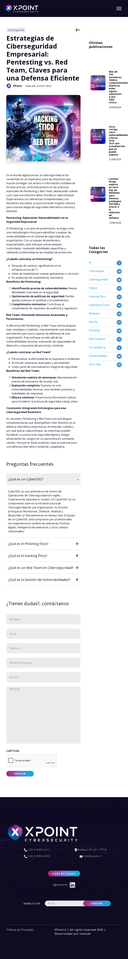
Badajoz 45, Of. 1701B (92, 849)
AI (90, 262)
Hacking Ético (97, 296)
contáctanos (64, 873)
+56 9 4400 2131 (38, 849)
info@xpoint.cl (92, 856)
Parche (93, 322)
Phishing (94, 330)
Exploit (93, 288)
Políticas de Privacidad (20, 930)
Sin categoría (97, 347)
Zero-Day (95, 364)
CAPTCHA (12, 751)
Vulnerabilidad (98, 356)
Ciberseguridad (16, 30)
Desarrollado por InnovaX (72, 934)
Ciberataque (96, 271)
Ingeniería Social (99, 305)
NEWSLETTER (32, 903)
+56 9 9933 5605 (38, 856)
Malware (94, 313)
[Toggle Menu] (119, 8)
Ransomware (97, 339)
